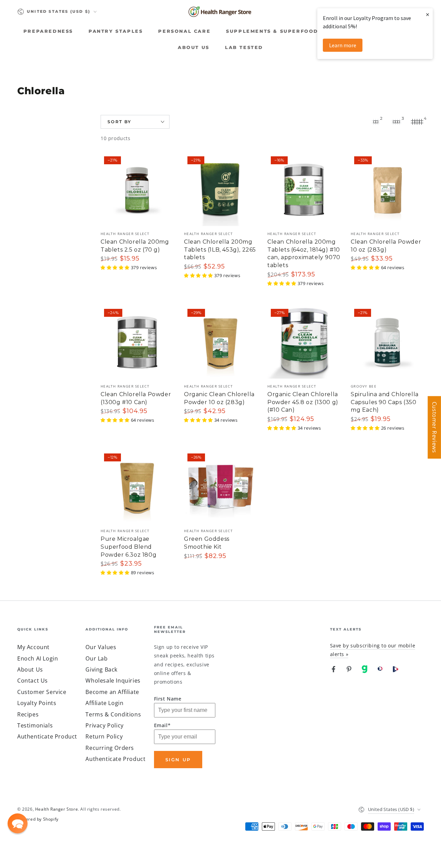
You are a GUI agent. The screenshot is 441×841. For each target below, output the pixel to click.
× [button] (427, 14)
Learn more (342, 45)
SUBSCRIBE (220, 138)
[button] (18, 823)
